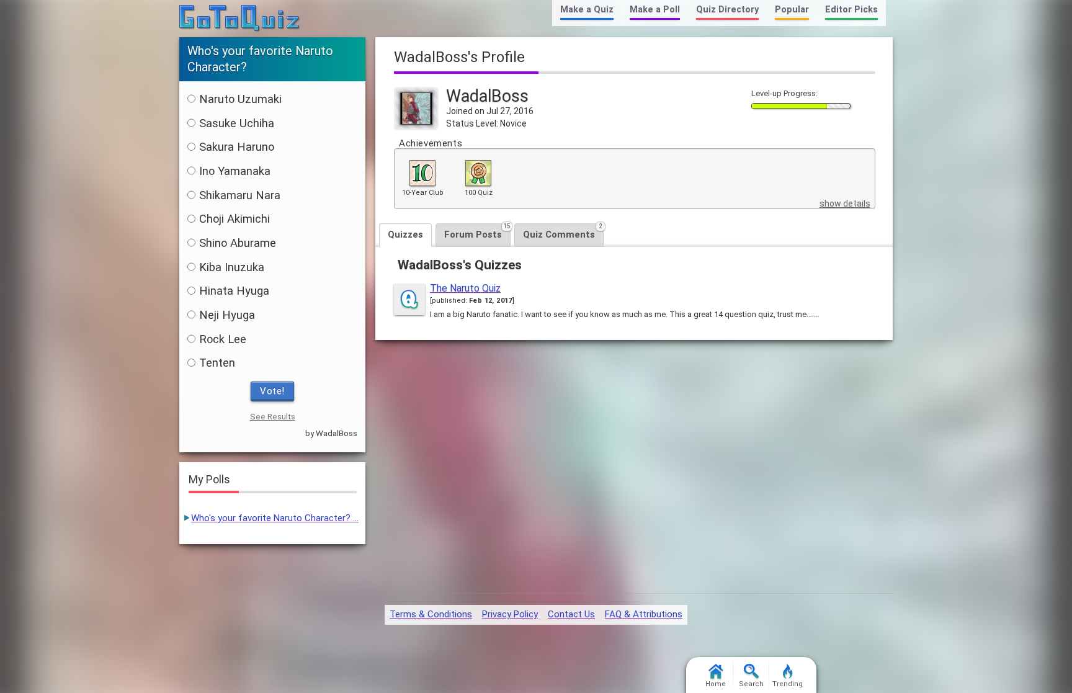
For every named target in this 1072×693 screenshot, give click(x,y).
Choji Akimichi (234, 218)
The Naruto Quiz (465, 288)
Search (751, 684)
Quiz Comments (562, 231)
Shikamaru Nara (239, 195)
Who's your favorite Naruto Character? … (275, 518)
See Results (272, 416)
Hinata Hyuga (234, 290)
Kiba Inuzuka (231, 267)
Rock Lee (222, 339)
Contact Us (571, 614)
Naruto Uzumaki (240, 98)
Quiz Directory (727, 9)
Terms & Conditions (431, 614)
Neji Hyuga (227, 314)
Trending (787, 684)
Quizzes (405, 234)
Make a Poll (655, 9)
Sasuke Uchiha (236, 123)
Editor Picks (851, 9)
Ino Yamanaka (234, 170)
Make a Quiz (587, 9)
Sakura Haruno (236, 146)
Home (715, 684)
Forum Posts (477, 231)
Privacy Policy (510, 614)
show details (845, 203)
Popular (792, 9)
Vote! (272, 390)
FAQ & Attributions (643, 614)
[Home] (239, 18)
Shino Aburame (237, 242)
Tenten (217, 362)
